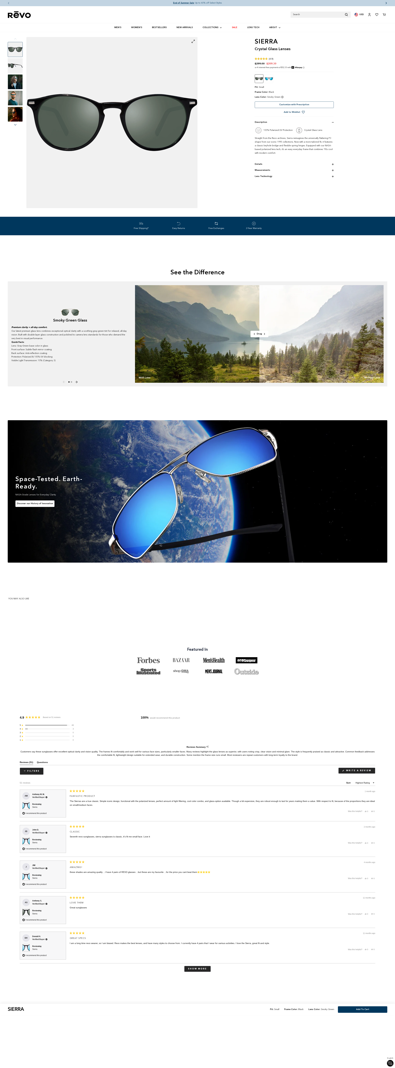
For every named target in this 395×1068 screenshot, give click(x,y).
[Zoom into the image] (112, 122)
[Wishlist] (377, 15)
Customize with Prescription (294, 105)
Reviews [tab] (26, 763)
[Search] (348, 15)
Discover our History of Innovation (35, 503)
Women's (136, 27)
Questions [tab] (42, 763)
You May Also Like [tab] (18, 599)
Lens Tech (253, 27)
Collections (210, 27)
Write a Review (360, 771)
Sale (234, 27)
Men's (117, 27)
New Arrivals (185, 27)
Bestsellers (159, 27)
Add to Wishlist (292, 112)
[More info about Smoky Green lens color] (282, 97)
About (273, 27)
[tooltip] (207, 747)
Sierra (34, 807)
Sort (348, 783)
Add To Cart (362, 1009)
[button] (6, 3)
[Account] (369, 15)
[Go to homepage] (19, 15)
